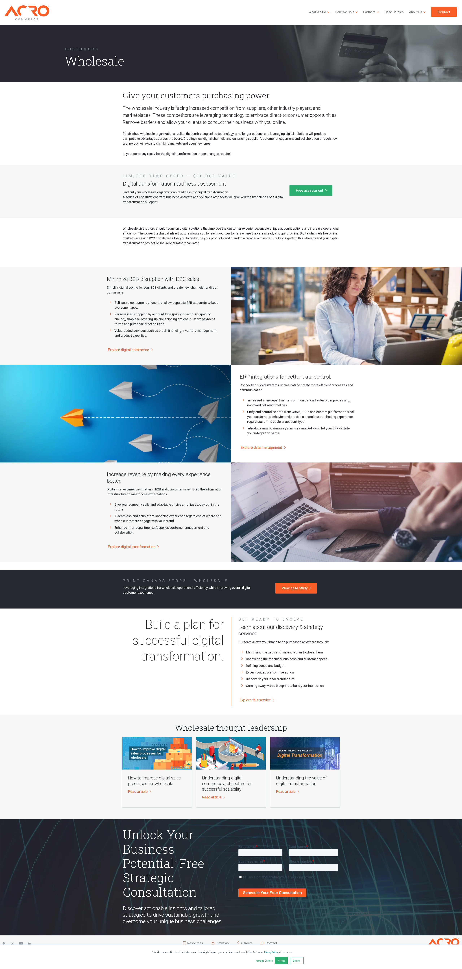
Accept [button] (281, 960)
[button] (139, 791)
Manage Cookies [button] (264, 960)
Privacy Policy (271, 952)
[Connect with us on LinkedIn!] (29, 943)
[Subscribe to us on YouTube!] (21, 943)
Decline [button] (296, 960)
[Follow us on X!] (12, 943)
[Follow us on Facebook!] (3, 943)
